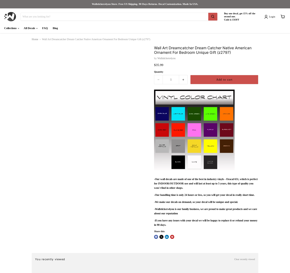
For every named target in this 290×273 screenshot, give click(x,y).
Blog (55, 28)
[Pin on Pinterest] (172, 237)
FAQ (45, 28)
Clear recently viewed (244, 259)
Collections (10, 28)
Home (35, 39)
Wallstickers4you (166, 58)
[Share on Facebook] (156, 237)
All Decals (30, 28)
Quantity (158, 72)
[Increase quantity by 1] (183, 79)
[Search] (212, 17)
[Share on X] (161, 237)
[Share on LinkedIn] (167, 237)
